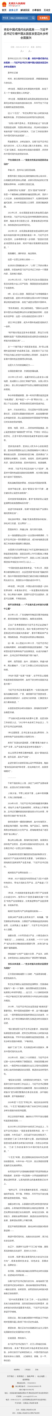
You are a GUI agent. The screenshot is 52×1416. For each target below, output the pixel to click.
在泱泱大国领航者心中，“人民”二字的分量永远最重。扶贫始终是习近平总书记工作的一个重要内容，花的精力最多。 (26, 269)
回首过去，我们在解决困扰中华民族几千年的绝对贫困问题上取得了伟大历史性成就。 (26, 1320)
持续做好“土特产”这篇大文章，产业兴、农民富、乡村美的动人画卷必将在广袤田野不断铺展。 (26, 956)
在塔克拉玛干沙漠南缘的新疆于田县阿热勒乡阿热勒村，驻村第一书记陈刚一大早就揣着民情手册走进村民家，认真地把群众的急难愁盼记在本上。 (26, 1177)
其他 (36, 1370)
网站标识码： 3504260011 (26, 1383)
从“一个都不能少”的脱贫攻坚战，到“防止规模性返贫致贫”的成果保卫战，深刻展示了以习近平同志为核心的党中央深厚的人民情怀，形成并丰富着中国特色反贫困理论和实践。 (26, 353)
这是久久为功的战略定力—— (19, 365)
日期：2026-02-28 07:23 (20, 47)
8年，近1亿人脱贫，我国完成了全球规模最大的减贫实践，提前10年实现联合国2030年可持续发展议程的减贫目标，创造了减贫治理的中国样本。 (26, 298)
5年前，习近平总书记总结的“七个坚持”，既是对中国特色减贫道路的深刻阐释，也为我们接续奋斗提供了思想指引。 (26, 473)
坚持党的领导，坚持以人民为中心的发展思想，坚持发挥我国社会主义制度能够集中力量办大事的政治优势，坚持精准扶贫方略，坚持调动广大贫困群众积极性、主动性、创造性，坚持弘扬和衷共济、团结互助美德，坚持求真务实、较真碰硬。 (26, 454)
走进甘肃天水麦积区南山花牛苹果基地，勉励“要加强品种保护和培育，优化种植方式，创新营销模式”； (26, 767)
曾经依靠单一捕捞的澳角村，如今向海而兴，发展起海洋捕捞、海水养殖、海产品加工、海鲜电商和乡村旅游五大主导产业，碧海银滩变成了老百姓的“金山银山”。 (26, 828)
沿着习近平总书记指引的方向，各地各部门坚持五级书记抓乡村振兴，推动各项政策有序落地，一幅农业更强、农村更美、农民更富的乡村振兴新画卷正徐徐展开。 (26, 1287)
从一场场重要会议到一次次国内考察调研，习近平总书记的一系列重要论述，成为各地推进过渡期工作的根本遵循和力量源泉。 (26, 539)
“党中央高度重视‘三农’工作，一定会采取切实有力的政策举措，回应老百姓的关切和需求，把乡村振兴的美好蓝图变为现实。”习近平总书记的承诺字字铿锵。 (26, 1305)
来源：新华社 (36, 47)
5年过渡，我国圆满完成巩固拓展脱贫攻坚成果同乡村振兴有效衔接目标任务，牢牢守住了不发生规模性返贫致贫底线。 (26, 103)
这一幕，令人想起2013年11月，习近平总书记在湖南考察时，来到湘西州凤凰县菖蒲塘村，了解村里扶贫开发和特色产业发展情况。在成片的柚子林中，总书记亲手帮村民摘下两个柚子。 (26, 649)
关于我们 (10, 1376)
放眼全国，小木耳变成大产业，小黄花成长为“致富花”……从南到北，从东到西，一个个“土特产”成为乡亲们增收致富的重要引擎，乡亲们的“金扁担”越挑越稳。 (26, 941)
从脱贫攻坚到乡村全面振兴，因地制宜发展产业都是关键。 (26, 710)
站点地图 (41, 1376)
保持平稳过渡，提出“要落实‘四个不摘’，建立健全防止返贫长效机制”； (26, 491)
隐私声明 (30, 1376)
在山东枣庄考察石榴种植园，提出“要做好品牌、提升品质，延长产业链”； (26, 755)
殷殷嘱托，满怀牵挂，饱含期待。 (21, 253)
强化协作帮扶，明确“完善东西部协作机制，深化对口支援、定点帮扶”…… (26, 521)
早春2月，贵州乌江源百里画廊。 (20, 170)
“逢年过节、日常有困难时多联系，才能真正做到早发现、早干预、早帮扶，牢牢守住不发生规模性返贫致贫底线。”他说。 (26, 1194)
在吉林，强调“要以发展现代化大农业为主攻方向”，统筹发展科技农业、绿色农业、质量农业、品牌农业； (26, 1261)
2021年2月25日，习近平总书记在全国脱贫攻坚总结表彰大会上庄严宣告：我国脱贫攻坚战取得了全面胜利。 (26, 284)
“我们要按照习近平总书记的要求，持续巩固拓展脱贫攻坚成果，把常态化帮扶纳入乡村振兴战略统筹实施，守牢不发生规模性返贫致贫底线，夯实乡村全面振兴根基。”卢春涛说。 (26, 1035)
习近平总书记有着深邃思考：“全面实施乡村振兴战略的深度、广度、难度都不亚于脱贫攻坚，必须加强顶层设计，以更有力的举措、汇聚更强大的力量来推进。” (26, 696)
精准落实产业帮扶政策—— (18, 873)
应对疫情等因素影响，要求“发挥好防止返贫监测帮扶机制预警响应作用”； (26, 501)
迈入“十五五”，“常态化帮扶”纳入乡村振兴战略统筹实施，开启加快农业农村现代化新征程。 (26, 115)
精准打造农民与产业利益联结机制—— (23, 911)
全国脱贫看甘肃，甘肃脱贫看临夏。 (22, 371)
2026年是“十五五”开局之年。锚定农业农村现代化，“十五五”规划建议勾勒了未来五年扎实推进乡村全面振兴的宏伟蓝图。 (26, 1106)
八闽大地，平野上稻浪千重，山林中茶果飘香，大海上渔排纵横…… (26, 795)
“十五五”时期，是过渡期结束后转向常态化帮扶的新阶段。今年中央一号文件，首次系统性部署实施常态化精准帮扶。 (26, 1161)
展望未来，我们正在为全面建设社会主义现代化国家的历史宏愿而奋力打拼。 (26, 1330)
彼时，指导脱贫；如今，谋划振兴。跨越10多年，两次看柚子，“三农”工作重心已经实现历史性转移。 (26, 665)
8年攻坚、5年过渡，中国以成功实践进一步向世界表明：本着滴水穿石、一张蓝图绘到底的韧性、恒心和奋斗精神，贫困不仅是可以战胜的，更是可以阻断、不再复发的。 (26, 592)
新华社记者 (11, 73)
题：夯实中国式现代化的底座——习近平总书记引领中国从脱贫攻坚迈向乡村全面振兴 (26, 62)
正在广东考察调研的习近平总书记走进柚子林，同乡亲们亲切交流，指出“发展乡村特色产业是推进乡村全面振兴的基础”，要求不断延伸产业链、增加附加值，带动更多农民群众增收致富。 (26, 631)
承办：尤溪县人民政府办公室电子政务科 (26, 1413)
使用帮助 (26, 1380)
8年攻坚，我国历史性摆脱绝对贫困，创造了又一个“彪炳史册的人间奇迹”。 (26, 91)
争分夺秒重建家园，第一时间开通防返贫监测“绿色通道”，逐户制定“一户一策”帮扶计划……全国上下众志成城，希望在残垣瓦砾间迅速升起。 (26, 399)
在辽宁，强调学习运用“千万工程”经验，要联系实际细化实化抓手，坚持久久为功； (26, 1249)
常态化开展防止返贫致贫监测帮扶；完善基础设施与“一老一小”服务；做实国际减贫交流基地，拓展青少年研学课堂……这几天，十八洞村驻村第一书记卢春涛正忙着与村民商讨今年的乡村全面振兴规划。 (26, 992)
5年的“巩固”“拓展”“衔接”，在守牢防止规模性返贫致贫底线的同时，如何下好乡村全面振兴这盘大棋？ (26, 680)
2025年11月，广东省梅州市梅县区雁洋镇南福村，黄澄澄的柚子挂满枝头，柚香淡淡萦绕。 (26, 617)
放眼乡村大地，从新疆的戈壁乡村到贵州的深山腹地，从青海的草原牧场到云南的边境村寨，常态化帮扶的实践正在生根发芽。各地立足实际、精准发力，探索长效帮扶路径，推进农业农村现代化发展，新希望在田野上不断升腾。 (26, 1212)
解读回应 (25, 10)
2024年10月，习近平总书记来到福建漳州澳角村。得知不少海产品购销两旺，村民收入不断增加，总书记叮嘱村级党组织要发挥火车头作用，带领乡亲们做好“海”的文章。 (26, 809)
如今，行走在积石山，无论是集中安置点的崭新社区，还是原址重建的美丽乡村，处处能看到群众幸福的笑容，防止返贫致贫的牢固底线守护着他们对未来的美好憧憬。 (26, 416)
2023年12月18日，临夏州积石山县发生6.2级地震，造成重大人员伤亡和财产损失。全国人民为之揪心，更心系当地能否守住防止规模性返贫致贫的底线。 (26, 383)
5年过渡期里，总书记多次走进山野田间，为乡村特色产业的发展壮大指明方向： (26, 735)
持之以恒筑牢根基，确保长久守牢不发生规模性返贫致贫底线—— (26, 1118)
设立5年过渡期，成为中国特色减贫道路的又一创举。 (26, 324)
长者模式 (44, 18)
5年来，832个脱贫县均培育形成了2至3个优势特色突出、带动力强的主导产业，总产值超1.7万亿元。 (26, 883)
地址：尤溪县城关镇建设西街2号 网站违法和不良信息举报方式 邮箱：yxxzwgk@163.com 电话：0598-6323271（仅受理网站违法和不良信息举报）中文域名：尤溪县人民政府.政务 (26, 1398)
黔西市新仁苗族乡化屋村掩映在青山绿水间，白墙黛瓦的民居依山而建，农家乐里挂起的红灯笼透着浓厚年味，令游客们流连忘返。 (26, 180)
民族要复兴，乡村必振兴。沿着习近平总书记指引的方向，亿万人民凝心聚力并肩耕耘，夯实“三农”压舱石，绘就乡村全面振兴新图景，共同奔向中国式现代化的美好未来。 (26, 148)
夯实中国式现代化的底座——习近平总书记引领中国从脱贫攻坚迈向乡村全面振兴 (26, 33)
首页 (4, 10)
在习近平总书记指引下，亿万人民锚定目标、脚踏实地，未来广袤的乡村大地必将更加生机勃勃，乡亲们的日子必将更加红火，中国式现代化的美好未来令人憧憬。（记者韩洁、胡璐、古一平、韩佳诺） (26, 1352)
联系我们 (20, 1376)
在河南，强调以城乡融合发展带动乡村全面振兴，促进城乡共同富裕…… (26, 1273)
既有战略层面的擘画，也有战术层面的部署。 (26, 483)
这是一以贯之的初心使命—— (19, 259)
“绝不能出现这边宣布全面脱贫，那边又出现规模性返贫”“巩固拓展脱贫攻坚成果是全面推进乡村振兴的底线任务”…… (26, 336)
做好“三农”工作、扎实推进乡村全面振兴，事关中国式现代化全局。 (26, 1049)
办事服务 (36, 10)
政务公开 (13, 10)
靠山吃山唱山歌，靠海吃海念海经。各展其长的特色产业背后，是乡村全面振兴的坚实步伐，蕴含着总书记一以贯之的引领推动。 (26, 844)
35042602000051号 (34, 1386)
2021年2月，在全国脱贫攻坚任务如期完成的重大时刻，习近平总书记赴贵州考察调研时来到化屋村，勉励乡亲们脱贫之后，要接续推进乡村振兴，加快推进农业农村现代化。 (26, 219)
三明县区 (27, 1370)
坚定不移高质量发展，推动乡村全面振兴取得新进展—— (26, 1228)
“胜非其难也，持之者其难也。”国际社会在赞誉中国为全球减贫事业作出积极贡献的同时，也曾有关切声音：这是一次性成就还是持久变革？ (26, 312)
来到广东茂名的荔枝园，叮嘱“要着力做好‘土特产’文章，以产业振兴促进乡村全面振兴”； (26, 745)
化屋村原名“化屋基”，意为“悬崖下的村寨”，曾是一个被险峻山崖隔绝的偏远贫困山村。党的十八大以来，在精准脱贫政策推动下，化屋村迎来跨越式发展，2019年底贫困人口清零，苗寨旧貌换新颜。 (26, 198)
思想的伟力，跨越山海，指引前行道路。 (24, 529)
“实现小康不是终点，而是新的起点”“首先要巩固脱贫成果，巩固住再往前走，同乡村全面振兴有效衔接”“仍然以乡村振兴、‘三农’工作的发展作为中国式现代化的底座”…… (26, 129)
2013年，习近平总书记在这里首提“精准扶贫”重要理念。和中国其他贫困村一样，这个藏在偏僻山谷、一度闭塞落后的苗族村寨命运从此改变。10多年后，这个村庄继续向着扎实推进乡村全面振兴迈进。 (26, 1015)
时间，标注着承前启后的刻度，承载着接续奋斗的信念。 (26, 81)
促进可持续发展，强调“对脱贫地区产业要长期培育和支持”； (26, 511)
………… (10, 777)
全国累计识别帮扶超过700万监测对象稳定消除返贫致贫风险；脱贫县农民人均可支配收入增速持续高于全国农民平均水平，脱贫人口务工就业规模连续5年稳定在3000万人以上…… (26, 556)
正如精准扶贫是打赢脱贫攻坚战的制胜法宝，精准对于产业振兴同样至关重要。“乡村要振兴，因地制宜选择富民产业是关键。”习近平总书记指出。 (26, 860)
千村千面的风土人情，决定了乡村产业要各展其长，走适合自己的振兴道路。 (26, 785)
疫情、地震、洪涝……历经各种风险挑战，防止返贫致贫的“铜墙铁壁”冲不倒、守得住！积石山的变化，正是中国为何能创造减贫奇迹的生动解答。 (26, 434)
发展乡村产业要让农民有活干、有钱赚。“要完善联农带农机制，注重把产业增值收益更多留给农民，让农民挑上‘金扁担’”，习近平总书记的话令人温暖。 (26, 923)
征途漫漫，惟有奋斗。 (16, 1338)
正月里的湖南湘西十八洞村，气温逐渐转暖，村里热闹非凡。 (26, 976)
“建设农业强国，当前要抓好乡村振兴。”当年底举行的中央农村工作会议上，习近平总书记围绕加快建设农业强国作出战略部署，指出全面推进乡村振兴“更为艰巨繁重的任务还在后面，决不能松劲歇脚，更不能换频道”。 (26, 1088)
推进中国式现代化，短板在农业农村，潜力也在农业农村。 (26, 1238)
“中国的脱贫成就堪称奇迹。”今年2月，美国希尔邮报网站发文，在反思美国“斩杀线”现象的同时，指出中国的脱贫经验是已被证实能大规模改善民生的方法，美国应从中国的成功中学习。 (26, 574)
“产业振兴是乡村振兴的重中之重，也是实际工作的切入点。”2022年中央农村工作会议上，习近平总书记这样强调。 (26, 722)
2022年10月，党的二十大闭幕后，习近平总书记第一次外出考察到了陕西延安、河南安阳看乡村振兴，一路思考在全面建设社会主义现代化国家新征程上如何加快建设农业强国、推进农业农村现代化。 (26, 1065)
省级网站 (17, 1370)
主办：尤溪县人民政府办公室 (26, 1410)
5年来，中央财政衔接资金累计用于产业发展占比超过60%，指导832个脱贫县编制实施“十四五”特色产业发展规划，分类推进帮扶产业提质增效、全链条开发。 (26, 899)
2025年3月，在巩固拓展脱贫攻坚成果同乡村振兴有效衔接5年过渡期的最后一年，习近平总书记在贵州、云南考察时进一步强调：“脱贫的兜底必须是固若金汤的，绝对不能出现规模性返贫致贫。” (26, 239)
